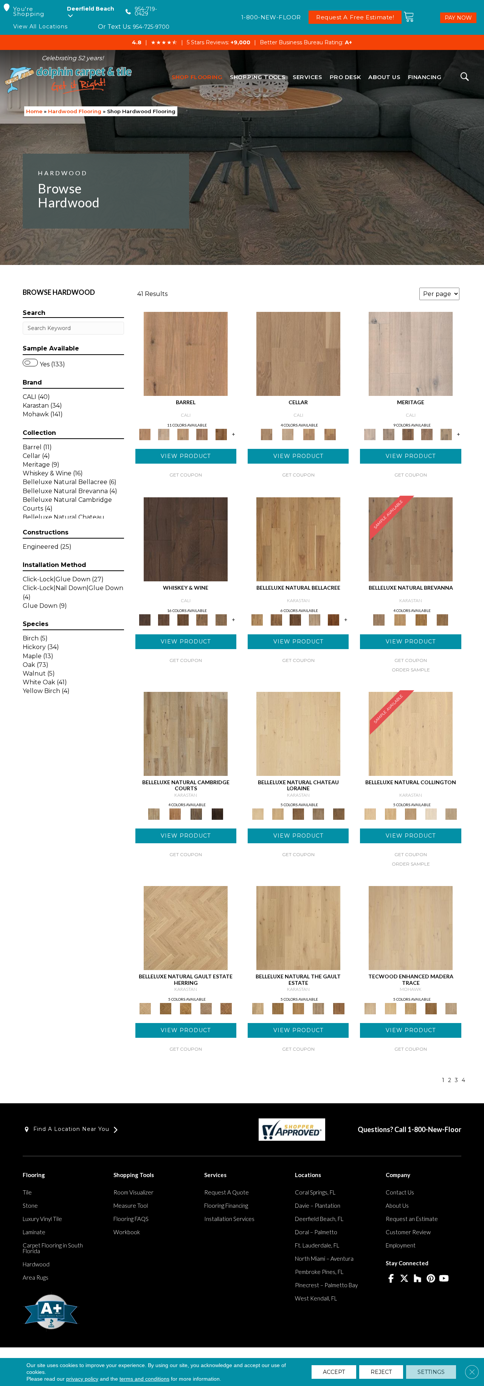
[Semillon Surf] (202, 434)
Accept (334, 1372)
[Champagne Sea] (186, 353)
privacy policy (82, 1379)
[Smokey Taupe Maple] (314, 619)
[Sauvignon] (388, 434)
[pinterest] (430, 1279)
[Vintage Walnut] (295, 619)
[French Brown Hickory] (217, 814)
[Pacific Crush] (221, 434)
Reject (381, 1372)
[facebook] (391, 1279)
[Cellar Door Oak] (451, 814)
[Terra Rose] (287, 434)
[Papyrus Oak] (411, 1008)
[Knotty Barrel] (407, 434)
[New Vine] (308, 434)
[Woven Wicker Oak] (165, 1008)
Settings (431, 1372)
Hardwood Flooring (74, 111)
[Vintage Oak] (298, 814)
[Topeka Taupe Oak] (451, 1008)
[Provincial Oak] (431, 814)
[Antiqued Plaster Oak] (390, 1008)
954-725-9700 (151, 26)
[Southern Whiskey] (163, 619)
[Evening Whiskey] (182, 619)
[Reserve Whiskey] (221, 619)
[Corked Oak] (411, 733)
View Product (186, 456)
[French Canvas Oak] (390, 814)
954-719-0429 (146, 11)
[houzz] (417, 1279)
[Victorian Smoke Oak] (206, 1008)
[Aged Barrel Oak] (421, 619)
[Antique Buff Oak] (278, 814)
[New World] (411, 353)
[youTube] (444, 1279)
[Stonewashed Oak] (400, 619)
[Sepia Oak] (431, 1008)
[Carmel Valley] (427, 434)
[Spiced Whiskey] (202, 619)
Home (34, 111)
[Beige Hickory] (196, 814)
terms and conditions (144, 1379)
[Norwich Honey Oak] (186, 1008)
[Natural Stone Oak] (411, 928)
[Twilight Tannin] (330, 434)
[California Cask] (298, 353)
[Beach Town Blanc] (163, 434)
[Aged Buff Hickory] (175, 814)
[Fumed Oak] (442, 619)
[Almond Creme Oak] (298, 733)
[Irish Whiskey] (186, 539)
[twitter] (404, 1279)
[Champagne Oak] (411, 814)
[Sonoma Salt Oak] (182, 434)
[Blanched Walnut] (298, 539)
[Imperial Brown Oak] (339, 814)
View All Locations (40, 26)
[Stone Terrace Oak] (318, 814)
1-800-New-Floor (434, 1129)
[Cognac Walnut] (333, 619)
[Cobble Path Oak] (411, 539)
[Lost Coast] (446, 434)
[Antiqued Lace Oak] (186, 928)
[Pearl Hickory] (186, 733)
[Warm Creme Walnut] (276, 619)
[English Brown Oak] (226, 1008)
